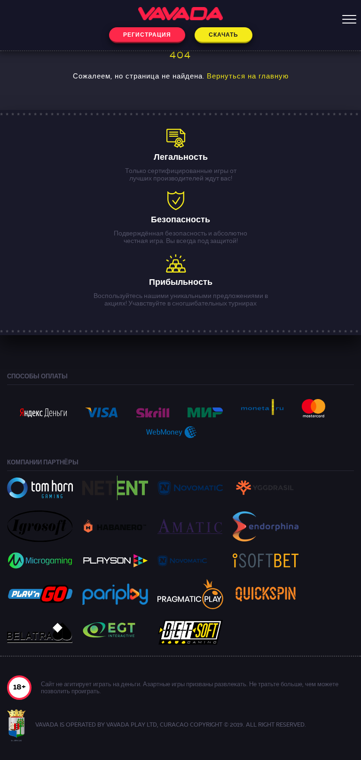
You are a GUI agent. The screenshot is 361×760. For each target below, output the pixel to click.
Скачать (223, 35)
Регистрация (147, 35)
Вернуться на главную (248, 76)
